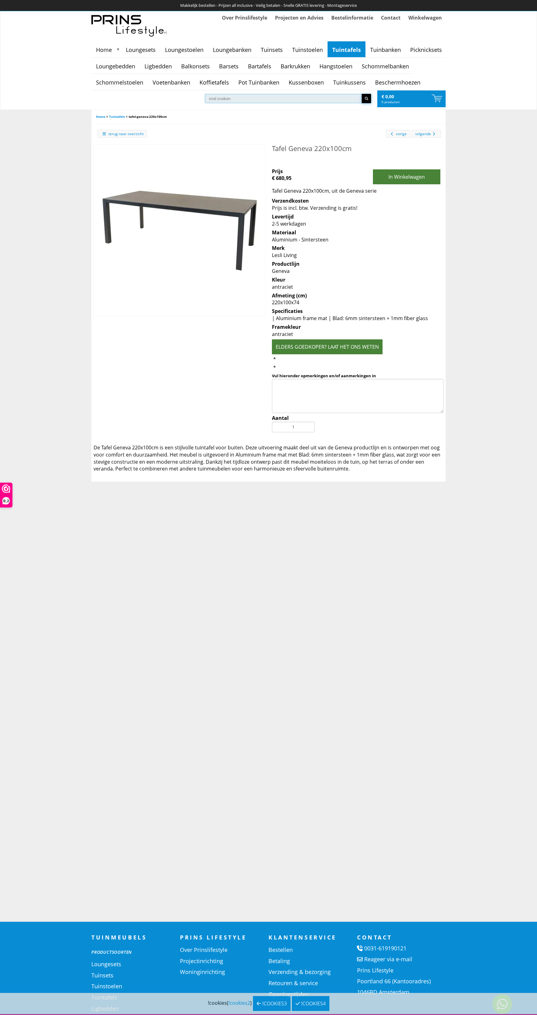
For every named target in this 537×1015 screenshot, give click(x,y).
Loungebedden (115, 66)
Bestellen (280, 949)
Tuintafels (346, 49)
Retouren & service (293, 983)
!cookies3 (274, 1003)
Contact (391, 17)
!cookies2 (239, 1002)
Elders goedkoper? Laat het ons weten (327, 346)
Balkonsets (195, 66)
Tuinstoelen (307, 49)
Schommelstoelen (119, 82)
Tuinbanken (385, 49)
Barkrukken (295, 66)
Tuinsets (272, 49)
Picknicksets (426, 49)
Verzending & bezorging (299, 972)
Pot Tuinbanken (258, 82)
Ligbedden (158, 66)
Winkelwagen (425, 17)
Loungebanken (232, 49)
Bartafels (259, 66)
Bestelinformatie (352, 17)
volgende (423, 133)
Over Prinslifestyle (244, 17)
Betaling (279, 961)
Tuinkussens (349, 82)
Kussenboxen (306, 82)
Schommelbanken (385, 66)
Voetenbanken (171, 82)
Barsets (229, 66)
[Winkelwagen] (437, 99)
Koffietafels (214, 82)
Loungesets (141, 49)
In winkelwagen (406, 176)
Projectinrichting (201, 961)
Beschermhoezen (397, 82)
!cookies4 (313, 1003)
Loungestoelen (184, 49)
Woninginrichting (202, 972)
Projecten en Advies (299, 17)
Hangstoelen (335, 66)
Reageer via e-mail (388, 959)
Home (104, 49)
